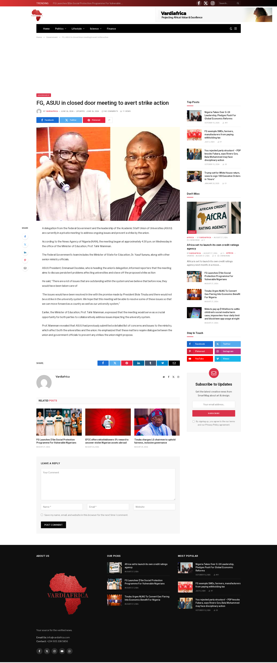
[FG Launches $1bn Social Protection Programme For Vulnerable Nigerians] (59, 422)
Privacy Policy (212, 425)
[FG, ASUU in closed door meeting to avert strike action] (108, 174)
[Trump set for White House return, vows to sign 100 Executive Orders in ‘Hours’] (194, 176)
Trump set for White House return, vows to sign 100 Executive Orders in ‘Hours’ (222, 176)
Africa (192, 232)
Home (46, 28)
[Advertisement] (138, 66)
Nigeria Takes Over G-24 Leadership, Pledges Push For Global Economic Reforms (220, 115)
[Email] (25, 268)
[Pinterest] (25, 260)
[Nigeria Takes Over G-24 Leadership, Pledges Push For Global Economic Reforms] (194, 115)
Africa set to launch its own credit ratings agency (213, 246)
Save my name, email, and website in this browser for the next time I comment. (86, 515)
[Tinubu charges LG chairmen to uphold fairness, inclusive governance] (157, 422)
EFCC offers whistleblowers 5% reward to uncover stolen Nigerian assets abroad (107, 441)
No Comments (111, 111)
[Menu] (235, 28)
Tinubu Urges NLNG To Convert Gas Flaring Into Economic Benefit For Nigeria (222, 294)
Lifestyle (77, 28)
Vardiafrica (52, 111)
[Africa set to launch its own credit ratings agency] (214, 218)
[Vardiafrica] (37, 15)
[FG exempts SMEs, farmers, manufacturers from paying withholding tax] (194, 134)
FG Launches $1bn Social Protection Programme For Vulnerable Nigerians (89, 3)
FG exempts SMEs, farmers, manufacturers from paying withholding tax (219, 134)
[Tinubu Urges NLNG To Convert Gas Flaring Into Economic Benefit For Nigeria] (194, 294)
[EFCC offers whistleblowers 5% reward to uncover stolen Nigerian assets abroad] (108, 422)
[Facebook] (25, 236)
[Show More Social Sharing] (109, 120)
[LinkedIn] (25, 252)
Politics (59, 28)
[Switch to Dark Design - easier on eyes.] (231, 28)
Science (94, 28)
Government (44, 95)
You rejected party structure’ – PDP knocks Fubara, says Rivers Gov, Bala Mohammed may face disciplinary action (223, 155)
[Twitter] (25, 244)
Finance (111, 28)
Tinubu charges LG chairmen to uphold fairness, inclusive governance (155, 441)
